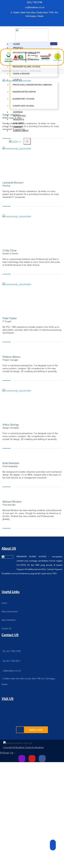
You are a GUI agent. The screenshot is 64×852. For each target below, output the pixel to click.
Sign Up (18, 846)
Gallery (18, 123)
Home (16, 44)
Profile (18, 47)
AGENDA (18, 112)
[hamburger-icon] (53, 43)
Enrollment (21, 131)
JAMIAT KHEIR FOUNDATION (26, 60)
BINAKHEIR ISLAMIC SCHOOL (27, 67)
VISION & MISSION (21, 74)
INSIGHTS (18, 119)
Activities (19, 116)
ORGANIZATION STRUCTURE (26, 53)
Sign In (26, 846)
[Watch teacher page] (24, 93)
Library (18, 127)
